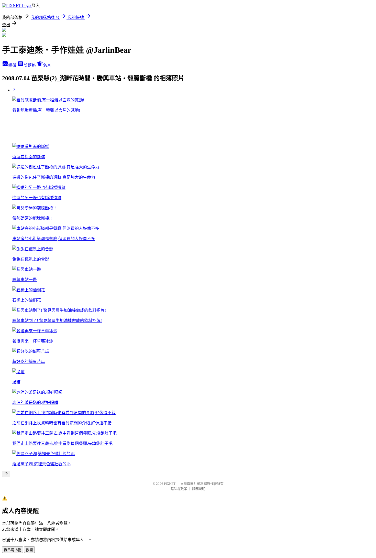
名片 (47, 65)
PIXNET (169, 484)
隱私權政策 (179, 489)
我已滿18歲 (12, 550)
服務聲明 (198, 489)
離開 (29, 550)
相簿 (12, 65)
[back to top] (6, 474)
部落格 (30, 65)
